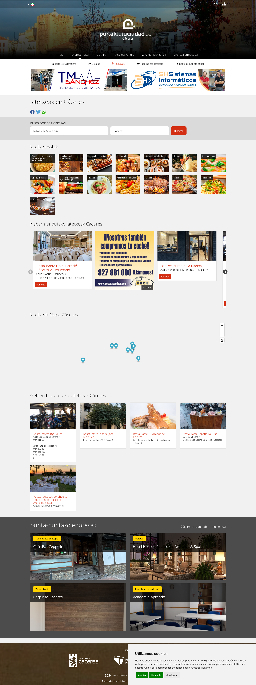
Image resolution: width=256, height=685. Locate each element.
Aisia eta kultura (124, 54)
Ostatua (95, 63)
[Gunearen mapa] (224, 4)
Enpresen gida (80, 54)
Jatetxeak (119, 63)
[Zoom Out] (222, 330)
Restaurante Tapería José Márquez (98, 435)
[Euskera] (30, 5)
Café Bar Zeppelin (48, 546)
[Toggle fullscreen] (222, 340)
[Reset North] (222, 334)
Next (225, 271)
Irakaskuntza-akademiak (147, 589)
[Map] (128, 355)
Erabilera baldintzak (110, 681)
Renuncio (156, 675)
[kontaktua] (215, 4)
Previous (30, 271)
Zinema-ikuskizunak (154, 54)
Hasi (60, 54)
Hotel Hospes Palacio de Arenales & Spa (166, 546)
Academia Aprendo (149, 596)
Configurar (172, 675)
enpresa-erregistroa (186, 54)
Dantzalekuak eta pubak (191, 63)
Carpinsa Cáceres (48, 596)
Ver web (40, 284)
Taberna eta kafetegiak (152, 63)
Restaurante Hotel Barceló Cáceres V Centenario (56, 268)
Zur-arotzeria (42, 589)
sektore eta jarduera (65, 63)
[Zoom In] (222, 325)
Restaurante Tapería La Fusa (200, 433)
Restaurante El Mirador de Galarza (149, 435)
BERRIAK (102, 54)
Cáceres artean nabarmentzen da (203, 527)
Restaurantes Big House (47, 433)
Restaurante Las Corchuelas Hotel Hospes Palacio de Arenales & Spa (50, 499)
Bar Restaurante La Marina (181, 266)
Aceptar (142, 675)
